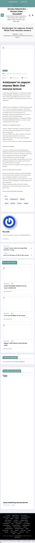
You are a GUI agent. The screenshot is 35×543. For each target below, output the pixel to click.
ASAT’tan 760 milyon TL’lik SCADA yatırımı (16, 255)
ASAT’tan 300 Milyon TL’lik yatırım (14, 315)
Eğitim (12, 520)
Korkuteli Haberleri (26, 527)
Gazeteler (6, 533)
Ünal (5, 73)
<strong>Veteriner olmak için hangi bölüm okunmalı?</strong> (15, 249)
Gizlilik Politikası (14, 533)
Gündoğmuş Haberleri (18, 523)
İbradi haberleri (6, 525)
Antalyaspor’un (9, 73)
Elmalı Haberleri (24, 520)
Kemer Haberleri (27, 525)
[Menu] (2, 15)
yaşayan (4, 75)
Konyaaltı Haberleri (16, 527)
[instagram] (19, 5)
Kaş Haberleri (18, 525)
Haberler (26, 523)
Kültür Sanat (8, 528)
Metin (18, 73)
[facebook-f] (13, 5)
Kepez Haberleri (6, 527)
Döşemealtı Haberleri (25, 518)
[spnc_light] (32, 15)
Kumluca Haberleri (17, 528)
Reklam (19, 535)
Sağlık (27, 530)
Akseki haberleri (15, 517)
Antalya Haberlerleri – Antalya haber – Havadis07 (17, 11)
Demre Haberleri (15, 518)
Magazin (25, 528)
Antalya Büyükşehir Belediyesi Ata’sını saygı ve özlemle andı (15, 287)
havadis (5, 77)
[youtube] (21, 5)
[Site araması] (30, 15)
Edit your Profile (24, 235)
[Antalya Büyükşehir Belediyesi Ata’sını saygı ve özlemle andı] (17, 274)
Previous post (6, 246)
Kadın (12, 525)
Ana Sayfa (8, 517)
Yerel (5, 70)
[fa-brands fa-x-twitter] (15, 5)
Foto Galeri (16, 522)
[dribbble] (17, 5)
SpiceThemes (17, 539)
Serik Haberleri (5, 532)
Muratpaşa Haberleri (19, 530)
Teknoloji (16, 532)
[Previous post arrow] (31, 248)
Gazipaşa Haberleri (24, 522)
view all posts (6, 238)
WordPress (18, 537)
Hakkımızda (21, 533)
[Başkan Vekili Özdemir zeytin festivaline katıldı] (17, 332)
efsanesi (14, 73)
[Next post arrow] (31, 255)
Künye (27, 533)
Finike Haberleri (8, 522)
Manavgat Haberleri (9, 530)
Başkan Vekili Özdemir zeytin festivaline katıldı (15, 344)
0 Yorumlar (25, 77)
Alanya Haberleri (6, 518)
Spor (12, 532)
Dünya (10, 376)
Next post (5, 253)
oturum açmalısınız (20, 361)
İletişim (13, 535)
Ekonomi (17, 520)
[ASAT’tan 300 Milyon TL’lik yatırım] (17, 304)
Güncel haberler (8, 523)
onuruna (21, 73)
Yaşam (29, 532)
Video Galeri (23, 532)
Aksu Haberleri (24, 517)
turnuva (25, 73)
